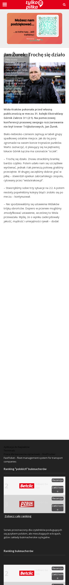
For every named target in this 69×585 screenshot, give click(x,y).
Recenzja (57, 480)
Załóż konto (57, 489)
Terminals (9, 450)
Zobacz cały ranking (18, 516)
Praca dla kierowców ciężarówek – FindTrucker (29, 454)
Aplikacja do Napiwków (16, 447)
